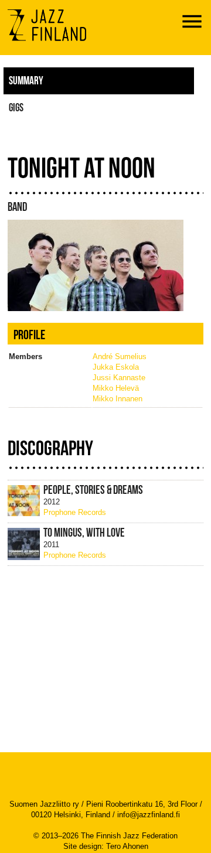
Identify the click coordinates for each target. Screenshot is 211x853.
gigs (16, 107)
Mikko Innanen (117, 398)
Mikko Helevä (116, 388)
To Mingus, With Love (84, 532)
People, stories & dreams (93, 489)
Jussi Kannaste (119, 377)
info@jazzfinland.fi (148, 814)
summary (26, 80)
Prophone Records (74, 512)
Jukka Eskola (116, 367)
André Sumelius (120, 356)
